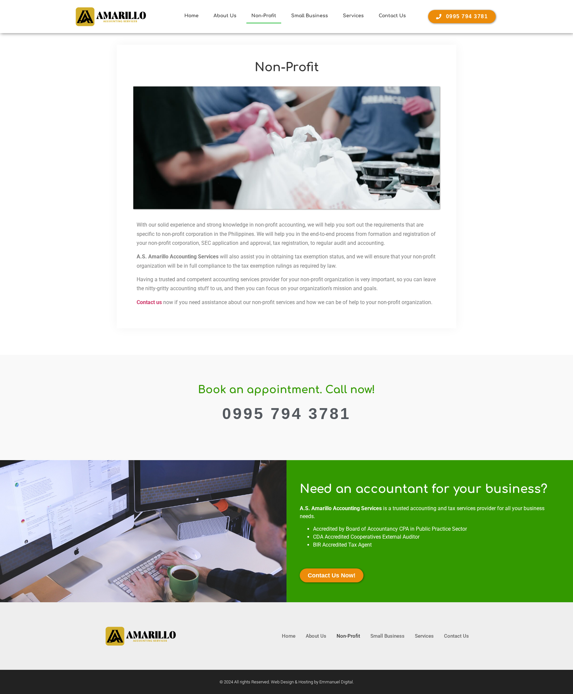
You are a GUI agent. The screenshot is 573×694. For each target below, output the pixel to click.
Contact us (149, 302)
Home (191, 15)
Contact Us (392, 15)
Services (353, 15)
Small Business (309, 15)
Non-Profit (263, 15)
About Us (225, 15)
